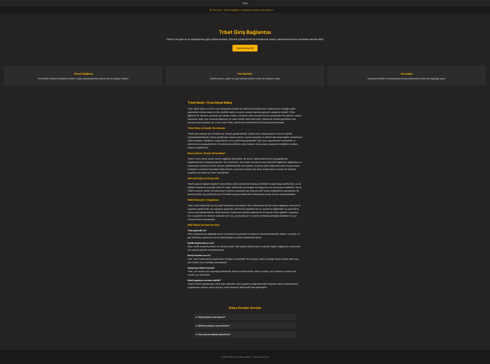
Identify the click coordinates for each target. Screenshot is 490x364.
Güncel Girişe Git (245, 48)
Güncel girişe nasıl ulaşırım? (211, 317)
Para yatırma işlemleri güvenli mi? (214, 334)
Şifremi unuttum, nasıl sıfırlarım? (214, 325)
